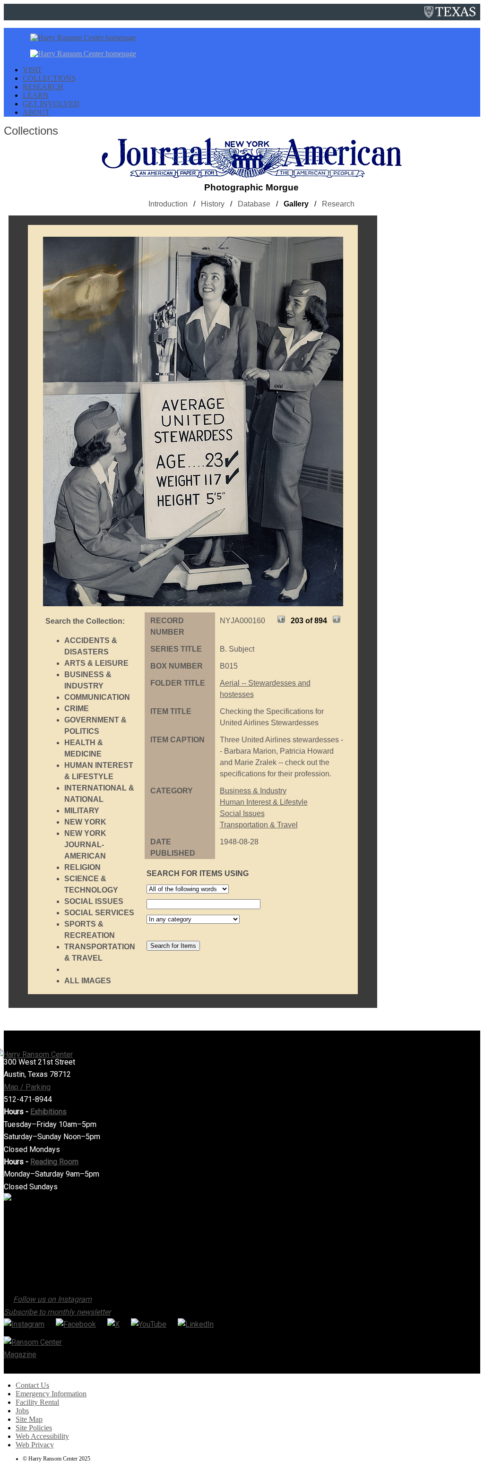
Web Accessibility (42, 1436)
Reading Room (54, 1161)
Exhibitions (48, 1111)
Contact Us (32, 1385)
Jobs (22, 1411)
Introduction (168, 204)
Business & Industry (253, 791)
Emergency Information (51, 1394)
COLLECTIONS (49, 78)
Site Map (29, 1419)
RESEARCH (43, 87)
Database (254, 204)
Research (338, 204)
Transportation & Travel (259, 825)
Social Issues (242, 813)
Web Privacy (35, 1445)
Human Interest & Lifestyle (264, 802)
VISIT (32, 70)
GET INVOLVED (51, 104)
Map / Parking (27, 1087)
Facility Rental (37, 1402)
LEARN (36, 95)
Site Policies (34, 1428)
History (213, 204)
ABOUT (36, 112)
